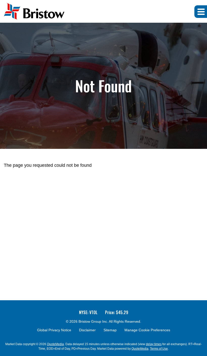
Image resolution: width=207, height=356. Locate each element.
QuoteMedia (55, 344)
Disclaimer (87, 330)
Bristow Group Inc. (93, 321)
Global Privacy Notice (54, 330)
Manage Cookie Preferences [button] (147, 330)
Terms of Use (159, 348)
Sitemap (110, 330)
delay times (154, 344)
